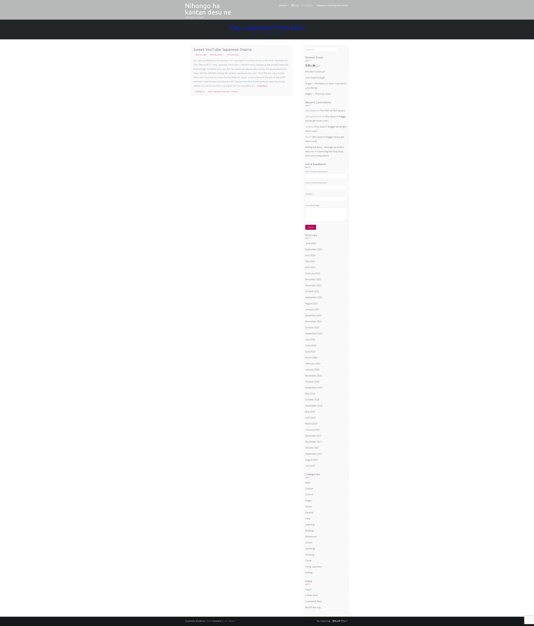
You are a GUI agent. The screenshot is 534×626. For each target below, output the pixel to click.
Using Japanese (313, 566)
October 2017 (312, 447)
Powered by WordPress (195, 621)
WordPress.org (313, 607)
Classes (309, 488)
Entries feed (311, 595)
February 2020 (312, 363)
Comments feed (313, 601)
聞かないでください (302, 6)
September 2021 (313, 297)
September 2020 (313, 333)
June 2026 (310, 243)
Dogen (308, 500)
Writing (308, 572)
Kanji (307, 518)
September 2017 (313, 453)
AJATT (210, 91)
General (309, 512)
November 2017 (313, 441)
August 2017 (311, 459)
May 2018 (310, 411)
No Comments (233, 54)
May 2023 (310, 261)
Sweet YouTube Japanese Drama (222, 50)
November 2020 (313, 321)
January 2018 (312, 429)
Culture (309, 494)
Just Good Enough (315, 77)
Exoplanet (217, 621)
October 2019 (312, 381)
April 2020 (310, 351)
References (200, 91)
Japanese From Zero (221, 91)
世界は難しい (312, 65)
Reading (309, 530)
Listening (310, 524)
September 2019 (313, 387)
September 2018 (313, 405)
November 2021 (313, 285)
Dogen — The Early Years (318, 93)
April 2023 (310, 267)
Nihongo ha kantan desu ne (208, 9)
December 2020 (313, 315)
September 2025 (313, 249)
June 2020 (310, 345)
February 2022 (312, 273)
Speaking (310, 548)
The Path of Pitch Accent (332, 110)
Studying (309, 554)
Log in (308, 589)
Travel (308, 560)
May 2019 (310, 393)
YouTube (234, 91)
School (308, 542)
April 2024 (310, 255)
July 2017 (310, 465)
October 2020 (312, 327)
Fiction (308, 506)
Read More (262, 85)
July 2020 (310, 339)
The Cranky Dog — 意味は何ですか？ (332, 621)
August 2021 (311, 303)
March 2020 (311, 357)
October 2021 (312, 291)
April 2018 (310, 417)
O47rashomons (216, 54)
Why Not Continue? (315, 71)
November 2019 (313, 375)
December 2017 (313, 435)
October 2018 (312, 399)
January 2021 (312, 309)
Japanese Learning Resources (332, 6)
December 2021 (313, 279)
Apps (307, 482)
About (282, 6)
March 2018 (311, 423)
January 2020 (312, 369)
